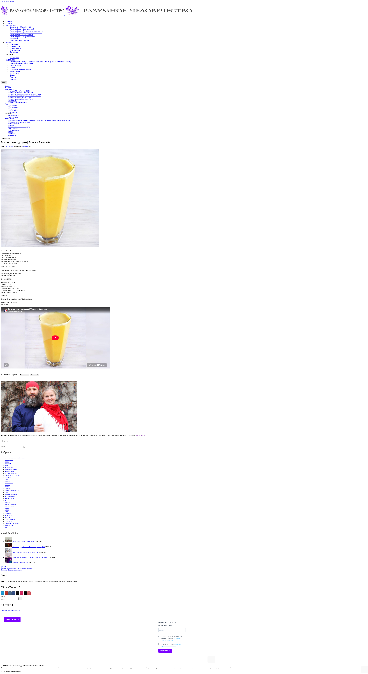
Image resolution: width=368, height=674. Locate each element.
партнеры (8, 488)
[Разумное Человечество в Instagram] (21, 593)
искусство (8, 477)
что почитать (9, 521)
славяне (7, 502)
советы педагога (10, 506)
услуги (7, 510)
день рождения (9, 471)
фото (6, 512)
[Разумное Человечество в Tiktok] (17, 593)
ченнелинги (8, 515)
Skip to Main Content (7, 1)
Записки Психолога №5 (20, 562)
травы (7, 508)
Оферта (3, 566)
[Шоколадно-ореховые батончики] (9, 541)
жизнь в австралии (11, 473)
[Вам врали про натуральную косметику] (9, 552)
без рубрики (9, 460)
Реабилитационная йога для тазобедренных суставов (30, 557)
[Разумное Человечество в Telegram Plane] (2, 593)
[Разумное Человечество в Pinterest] (29, 593)
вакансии (8, 464)
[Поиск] (20, 598)
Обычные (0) (34, 375)
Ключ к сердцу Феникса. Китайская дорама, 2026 (29, 547)
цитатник (8, 513)
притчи (7, 492)
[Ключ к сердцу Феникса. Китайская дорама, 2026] (9, 547)
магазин (7, 481)
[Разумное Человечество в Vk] (10, 593)
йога (6, 479)
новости (7, 485)
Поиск (3, 596)
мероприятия (9, 483)
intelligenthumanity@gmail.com (10, 610)
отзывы (7, 487)
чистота (7, 517)
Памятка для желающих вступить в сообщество (16, 568)
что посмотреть (10, 519)
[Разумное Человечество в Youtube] (6, 593)
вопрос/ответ (9, 467)
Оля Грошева (9, 146)
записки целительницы (12, 475)
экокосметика (9, 525)
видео (6, 465)
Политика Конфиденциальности (11, 570)
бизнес (7, 462)
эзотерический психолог (13, 523)
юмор (6, 527)
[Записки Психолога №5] (9, 562)
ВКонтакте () (24, 375)
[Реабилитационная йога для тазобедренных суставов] (9, 557)
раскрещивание (10, 496)
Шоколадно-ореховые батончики (23, 541)
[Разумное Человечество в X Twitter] (25, 593)
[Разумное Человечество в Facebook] (13, 593)
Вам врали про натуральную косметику (26, 552)
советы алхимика (10, 504)
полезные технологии (12, 490)
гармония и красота (11, 469)
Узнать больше (140, 435)
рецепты (26, 146)
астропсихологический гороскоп (15, 458)
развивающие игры (11, 494)
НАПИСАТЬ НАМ (12, 619)
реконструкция (9, 498)
